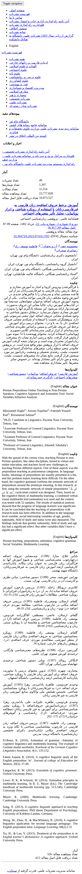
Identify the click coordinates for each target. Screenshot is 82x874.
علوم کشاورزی (18, 80)
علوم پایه (14, 73)
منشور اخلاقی (18, 28)
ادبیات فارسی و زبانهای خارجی (28, 62)
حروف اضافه (48, 373)
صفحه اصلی (17, 10)
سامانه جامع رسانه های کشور (28, 125)
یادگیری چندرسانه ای (39, 377)
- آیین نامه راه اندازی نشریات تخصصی (25, 151)
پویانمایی (33, 373)
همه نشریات (17, 59)
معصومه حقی (69, 246)
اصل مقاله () (62, 227)
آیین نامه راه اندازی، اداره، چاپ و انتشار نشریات (39, 21)
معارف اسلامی (18, 91)
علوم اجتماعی (18, 69)
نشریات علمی (18, 102)
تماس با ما (15, 17)
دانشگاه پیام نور (19, 121)
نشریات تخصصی (19, 98)
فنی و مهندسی (18, 84)
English (13, 45)
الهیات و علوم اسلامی (22, 66)
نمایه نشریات (17, 32)
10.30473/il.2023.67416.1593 (31, 236)
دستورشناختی (17, 373)
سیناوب (12, 870)
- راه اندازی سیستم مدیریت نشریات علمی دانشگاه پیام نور (38, 164)
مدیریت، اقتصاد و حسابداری (26, 88)
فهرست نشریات (19, 14)
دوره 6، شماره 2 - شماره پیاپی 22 (57, 224)
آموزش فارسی (68, 373)
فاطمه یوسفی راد (26, 246)
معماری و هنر (17, 95)
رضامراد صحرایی (67, 250)
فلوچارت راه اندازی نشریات (26, 24)
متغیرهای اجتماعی (66, 377)
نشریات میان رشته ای (23, 106)
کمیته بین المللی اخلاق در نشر (28, 135)
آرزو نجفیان (49, 246)
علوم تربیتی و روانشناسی (25, 77)
